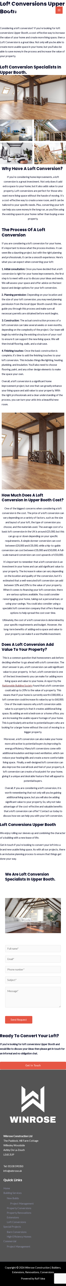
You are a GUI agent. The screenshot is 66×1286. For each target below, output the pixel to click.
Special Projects (12, 1226)
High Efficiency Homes (19, 1236)
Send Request (19, 1019)
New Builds (13, 1198)
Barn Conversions (17, 1232)
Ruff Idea (40, 1278)
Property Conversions (19, 1208)
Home (6, 1188)
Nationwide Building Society (17, 685)
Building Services (12, 1192)
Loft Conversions (16, 1222)
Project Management (22, 1203)
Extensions (13, 1217)
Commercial (9, 1241)
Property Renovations (19, 1212)
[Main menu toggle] (59, 10)
